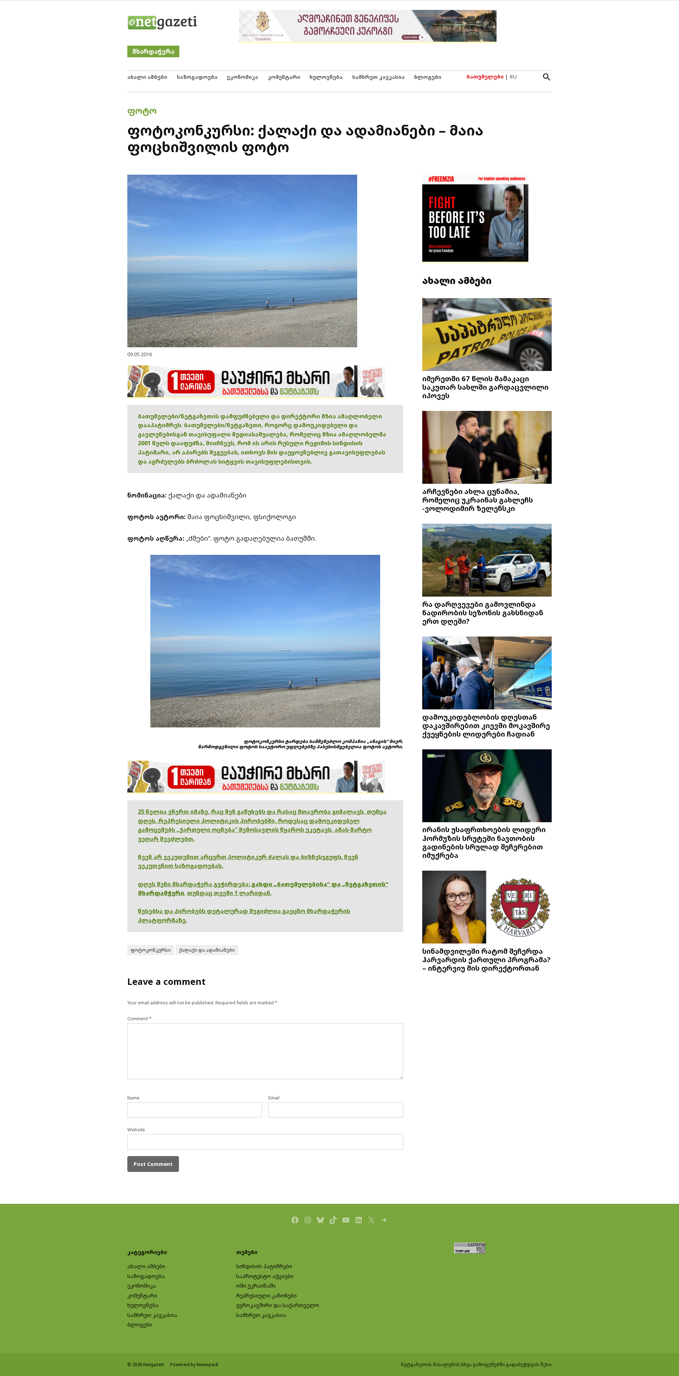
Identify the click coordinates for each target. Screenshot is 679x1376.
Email (273, 1098)
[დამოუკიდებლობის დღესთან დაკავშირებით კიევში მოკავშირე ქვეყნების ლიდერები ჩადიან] (487, 673)
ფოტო (142, 110)
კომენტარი (284, 77)
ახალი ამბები (147, 77)
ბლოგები (427, 77)
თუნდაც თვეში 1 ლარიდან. (229, 893)
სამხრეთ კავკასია (378, 77)
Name (133, 1098)
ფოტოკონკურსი (150, 950)
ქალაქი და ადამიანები (207, 950)
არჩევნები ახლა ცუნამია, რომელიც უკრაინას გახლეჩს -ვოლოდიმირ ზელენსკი (477, 499)
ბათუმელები (485, 76)
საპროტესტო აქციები (265, 1276)
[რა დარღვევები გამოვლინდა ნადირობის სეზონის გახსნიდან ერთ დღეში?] (487, 561)
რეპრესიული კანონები (266, 1295)
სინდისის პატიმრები (264, 1266)
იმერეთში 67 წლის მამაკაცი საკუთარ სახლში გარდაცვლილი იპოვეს (485, 386)
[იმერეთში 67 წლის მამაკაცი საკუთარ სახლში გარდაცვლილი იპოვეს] (487, 335)
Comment (139, 1019)
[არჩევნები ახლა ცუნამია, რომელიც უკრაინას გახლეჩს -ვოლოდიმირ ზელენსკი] (487, 448)
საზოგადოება (197, 77)
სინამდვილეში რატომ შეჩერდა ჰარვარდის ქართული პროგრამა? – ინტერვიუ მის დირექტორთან (486, 959)
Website (136, 1130)
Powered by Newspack (194, 1365)
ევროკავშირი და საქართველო (277, 1305)
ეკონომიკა (242, 77)
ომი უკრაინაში (256, 1285)
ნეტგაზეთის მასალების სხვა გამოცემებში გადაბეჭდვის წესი (476, 1365)
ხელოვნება (326, 77)
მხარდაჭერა (153, 51)
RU (513, 76)
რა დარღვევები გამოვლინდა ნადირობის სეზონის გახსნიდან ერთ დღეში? (482, 612)
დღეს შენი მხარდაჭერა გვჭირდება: (194, 884)
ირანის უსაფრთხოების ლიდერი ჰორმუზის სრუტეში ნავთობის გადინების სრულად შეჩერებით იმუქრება (484, 842)
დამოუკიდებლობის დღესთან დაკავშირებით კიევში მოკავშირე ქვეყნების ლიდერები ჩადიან (486, 725)
